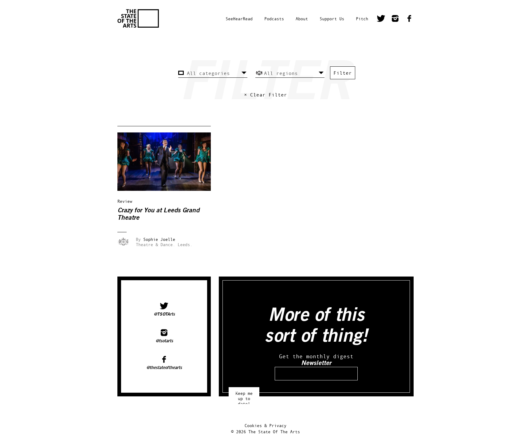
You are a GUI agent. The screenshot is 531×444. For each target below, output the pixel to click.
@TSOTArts (164, 314)
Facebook (409, 19)
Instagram (395, 19)
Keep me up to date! (244, 396)
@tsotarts (164, 341)
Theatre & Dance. (155, 244)
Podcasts (274, 18)
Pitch (362, 18)
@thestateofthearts (164, 368)
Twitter (381, 19)
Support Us (332, 18)
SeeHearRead (239, 18)
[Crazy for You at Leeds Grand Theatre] (168, 189)
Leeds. (185, 244)
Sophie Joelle (159, 239)
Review (124, 201)
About (302, 18)
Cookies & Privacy (265, 425)
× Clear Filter (265, 95)
